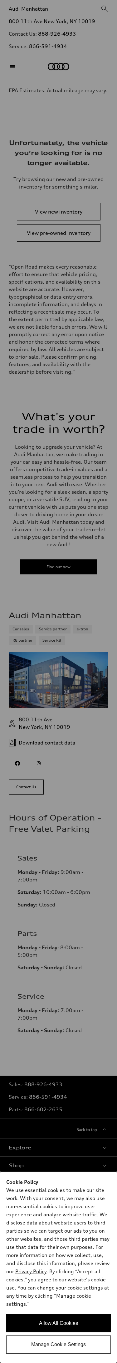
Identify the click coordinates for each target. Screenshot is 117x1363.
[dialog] (58, 1267)
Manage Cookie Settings (58, 1344)
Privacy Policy (30, 1271)
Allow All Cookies (58, 1323)
